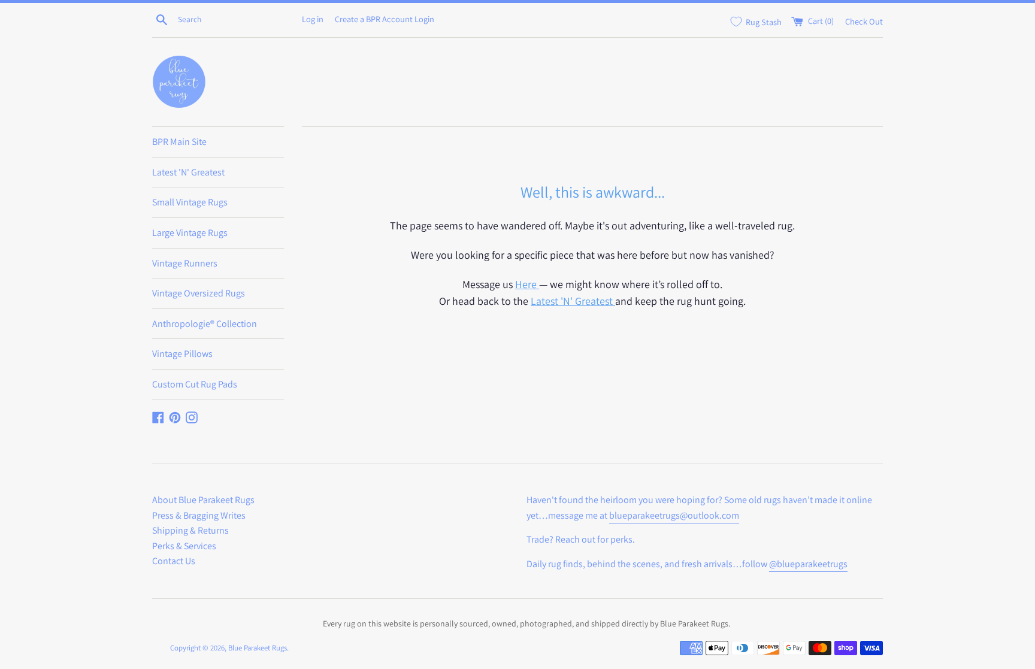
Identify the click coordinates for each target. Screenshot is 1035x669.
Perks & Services (184, 546)
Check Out (864, 20)
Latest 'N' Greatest (188, 172)
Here (527, 284)
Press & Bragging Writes (199, 515)
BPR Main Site (179, 141)
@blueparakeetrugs (808, 564)
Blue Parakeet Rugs (257, 648)
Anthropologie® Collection (204, 323)
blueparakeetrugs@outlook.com (674, 515)
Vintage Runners (184, 263)
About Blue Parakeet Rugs (203, 500)
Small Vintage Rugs (190, 202)
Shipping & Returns (190, 530)
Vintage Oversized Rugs (198, 293)
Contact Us (173, 561)
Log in (312, 19)
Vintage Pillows (182, 353)
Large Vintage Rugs (190, 232)
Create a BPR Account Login (384, 19)
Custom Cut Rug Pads (194, 384)
